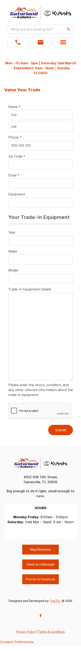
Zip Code (16, 156)
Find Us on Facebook (40, 579)
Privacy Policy (26, 631)
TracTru (55, 601)
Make (12, 251)
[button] (17, 42)
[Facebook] (40, 615)
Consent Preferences (17, 642)
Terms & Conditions (51, 631)
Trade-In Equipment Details (29, 289)
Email (20, 175)
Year (12, 232)
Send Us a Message (40, 564)
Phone (15, 137)
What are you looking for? (32, 29)
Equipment (16, 194)
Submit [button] (60, 430)
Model (13, 270)
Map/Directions (40, 549)
